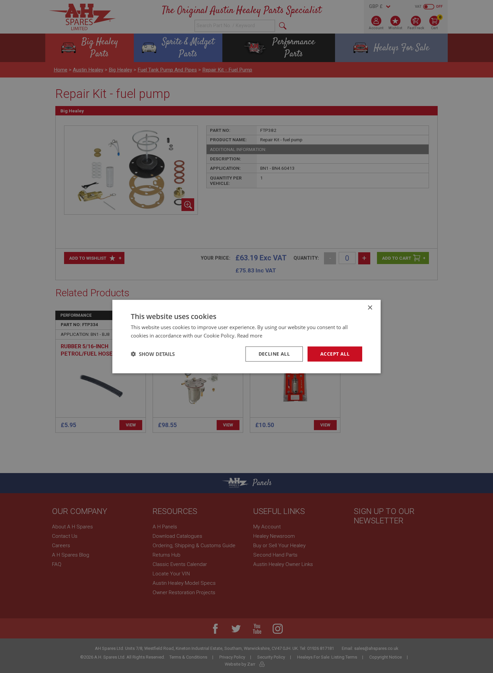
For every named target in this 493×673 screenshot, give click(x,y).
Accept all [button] (334, 354)
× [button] (369, 307)
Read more (249, 335)
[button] (153, 354)
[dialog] (246, 336)
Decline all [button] (274, 354)
